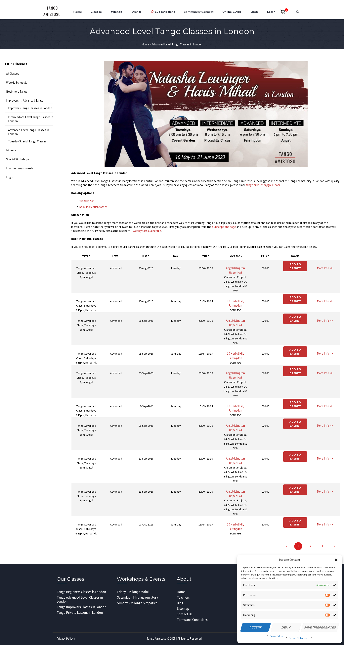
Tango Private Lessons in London (80, 612)
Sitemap (183, 608)
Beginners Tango (16, 91)
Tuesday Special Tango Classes (27, 141)
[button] (336, 560)
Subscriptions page (224, 227)
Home (145, 44)
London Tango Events (19, 168)
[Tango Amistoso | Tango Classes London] (52, 11)
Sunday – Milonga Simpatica (137, 603)
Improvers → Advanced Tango (24, 100)
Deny (286, 627)
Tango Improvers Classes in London (81, 607)
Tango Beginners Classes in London (81, 592)
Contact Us (185, 614)
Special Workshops (17, 159)
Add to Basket (295, 266)
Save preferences (320, 627)
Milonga (11, 150)
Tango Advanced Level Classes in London (80, 599)
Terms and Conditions (192, 620)
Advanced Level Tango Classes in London (28, 132)
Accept (255, 627)
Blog (180, 603)
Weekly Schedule (16, 82)
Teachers (183, 597)
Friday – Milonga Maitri (133, 592)
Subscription (87, 201)
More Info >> (325, 268)
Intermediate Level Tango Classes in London (30, 119)
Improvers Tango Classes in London (30, 108)
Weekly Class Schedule (147, 231)
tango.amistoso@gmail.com (263, 185)
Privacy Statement (298, 637)
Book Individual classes (93, 207)
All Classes (12, 73)
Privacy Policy (65, 638)
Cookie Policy (276, 635)
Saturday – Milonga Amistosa (137, 597)
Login (9, 177)
